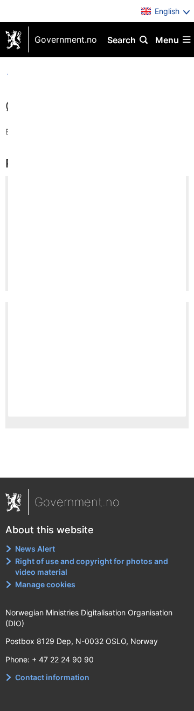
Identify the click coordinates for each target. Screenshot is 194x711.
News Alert (35, 548)
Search (121, 40)
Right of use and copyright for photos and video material (91, 566)
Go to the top (97, 462)
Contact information (52, 677)
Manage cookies (45, 584)
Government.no (65, 39)
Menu (167, 40)
